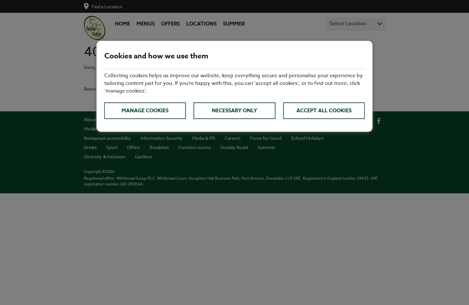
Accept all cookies (324, 111)
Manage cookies (145, 111)
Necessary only (234, 111)
